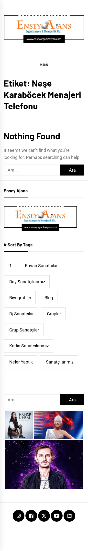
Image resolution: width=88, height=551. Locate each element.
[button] (44, 64)
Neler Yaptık (21, 361)
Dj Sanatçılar (21, 313)
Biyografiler (20, 297)
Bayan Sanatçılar (41, 265)
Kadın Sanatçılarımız (29, 345)
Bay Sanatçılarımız (27, 281)
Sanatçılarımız (60, 361)
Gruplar (54, 313)
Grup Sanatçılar (24, 329)
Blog (48, 297)
